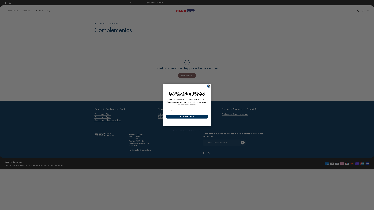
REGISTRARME (187, 116)
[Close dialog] (208, 86)
